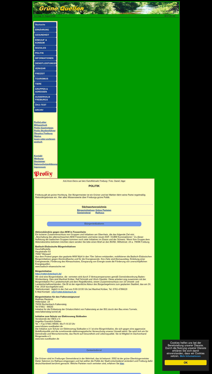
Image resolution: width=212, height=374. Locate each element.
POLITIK (39, 53)
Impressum (40, 167)
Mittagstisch (40, 125)
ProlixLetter (40, 122)
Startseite (40, 24)
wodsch (38, 142)
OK (186, 362)
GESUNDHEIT (42, 35)
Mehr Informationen (190, 356)
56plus (37, 136)
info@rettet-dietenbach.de (64, 292)
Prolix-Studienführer (44, 130)
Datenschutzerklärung (45, 164)
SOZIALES (40, 48)
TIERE (38, 84)
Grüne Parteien (103, 210)
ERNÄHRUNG (42, 29)
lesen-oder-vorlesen (44, 139)
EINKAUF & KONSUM (41, 41)
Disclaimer (39, 161)
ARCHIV (39, 110)
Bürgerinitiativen (86, 210)
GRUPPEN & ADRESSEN (41, 90)
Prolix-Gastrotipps (43, 128)
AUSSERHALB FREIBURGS (42, 98)
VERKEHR (40, 68)
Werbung (39, 158)
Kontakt (38, 156)
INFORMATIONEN (44, 58)
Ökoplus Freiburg (43, 133)
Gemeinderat (84, 212)
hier (122, 363)
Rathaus (99, 212)
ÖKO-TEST (40, 105)
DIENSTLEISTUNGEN (45, 63)
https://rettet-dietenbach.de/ (48, 274)
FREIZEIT (40, 73)
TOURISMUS (41, 78)
